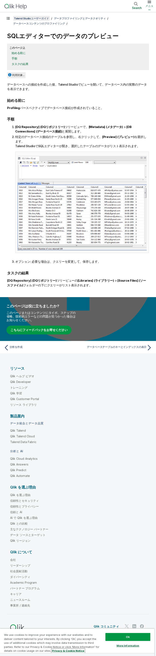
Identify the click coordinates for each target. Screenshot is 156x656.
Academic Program (23, 582)
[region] (77, 642)
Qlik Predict (18, 470)
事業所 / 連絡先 (20, 605)
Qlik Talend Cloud (22, 436)
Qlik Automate (20, 475)
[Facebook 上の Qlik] (142, 626)
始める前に (19, 53)
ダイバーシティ (20, 577)
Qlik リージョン (20, 540)
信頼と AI (16, 512)
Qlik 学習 (16, 393)
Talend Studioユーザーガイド (31, 18)
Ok (128, 636)
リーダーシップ (20, 565)
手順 (14, 58)
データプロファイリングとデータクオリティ (80, 18)
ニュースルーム (20, 599)
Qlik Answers (19, 464)
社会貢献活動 (18, 571)
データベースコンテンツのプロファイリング (39, 23)
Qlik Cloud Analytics (24, 458)
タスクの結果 (20, 64)
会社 (13, 559)
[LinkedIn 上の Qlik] (134, 626)
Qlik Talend (18, 430)
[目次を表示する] (8, 18)
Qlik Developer (20, 382)
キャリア (16, 594)
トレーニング (18, 387)
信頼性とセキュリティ (24, 500)
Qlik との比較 (19, 523)
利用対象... (18, 75)
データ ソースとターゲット (28, 535)
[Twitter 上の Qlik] (127, 626)
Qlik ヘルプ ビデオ (22, 376)
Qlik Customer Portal (24, 399)
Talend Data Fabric (23, 442)
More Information (128, 645)
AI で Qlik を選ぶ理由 (24, 517)
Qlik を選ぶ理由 (20, 495)
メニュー (149, 7)
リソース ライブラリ (23, 404)
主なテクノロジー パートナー (29, 529)
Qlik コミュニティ (106, 626)
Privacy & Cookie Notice (68, 650)
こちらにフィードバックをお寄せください (39, 330)
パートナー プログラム (25, 588)
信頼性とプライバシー (24, 506)
